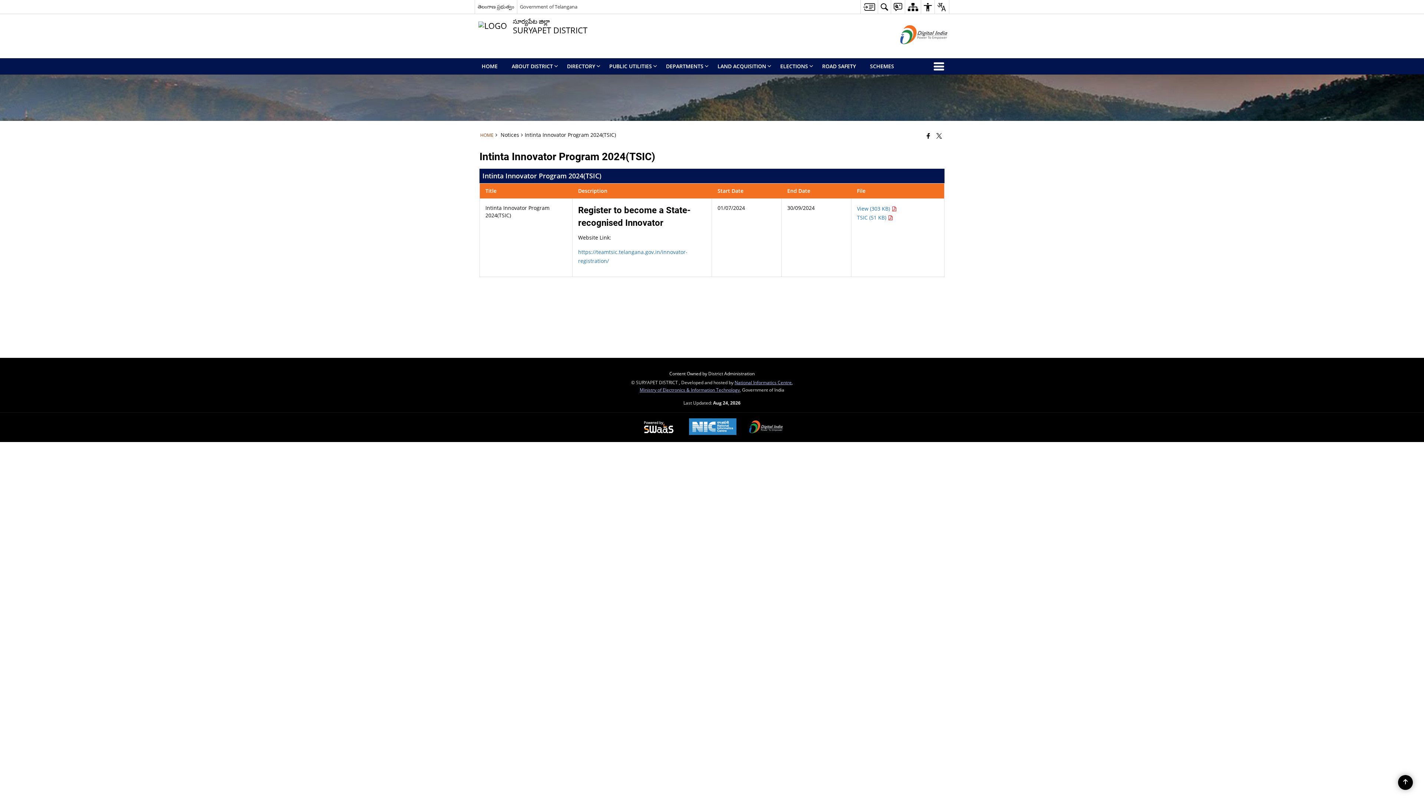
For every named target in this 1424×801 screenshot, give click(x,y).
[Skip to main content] (869, 7)
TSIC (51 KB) (872, 217)
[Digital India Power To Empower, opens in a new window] (766, 427)
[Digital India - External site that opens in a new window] (914, 50)
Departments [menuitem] (684, 66)
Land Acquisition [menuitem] (742, 66)
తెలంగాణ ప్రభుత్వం (496, 6)
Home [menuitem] (490, 66)
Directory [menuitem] (581, 66)
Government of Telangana (548, 6)
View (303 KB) (874, 208)
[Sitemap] (913, 7)
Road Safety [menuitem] (839, 66)
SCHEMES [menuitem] (882, 66)
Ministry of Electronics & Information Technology (690, 390)
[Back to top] (1405, 782)
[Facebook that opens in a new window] (928, 136)
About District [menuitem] (532, 66)
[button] (884, 7)
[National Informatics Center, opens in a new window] (712, 427)
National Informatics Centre (763, 382)
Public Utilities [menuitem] (630, 66)
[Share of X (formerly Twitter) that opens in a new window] (939, 136)
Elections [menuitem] (794, 66)
